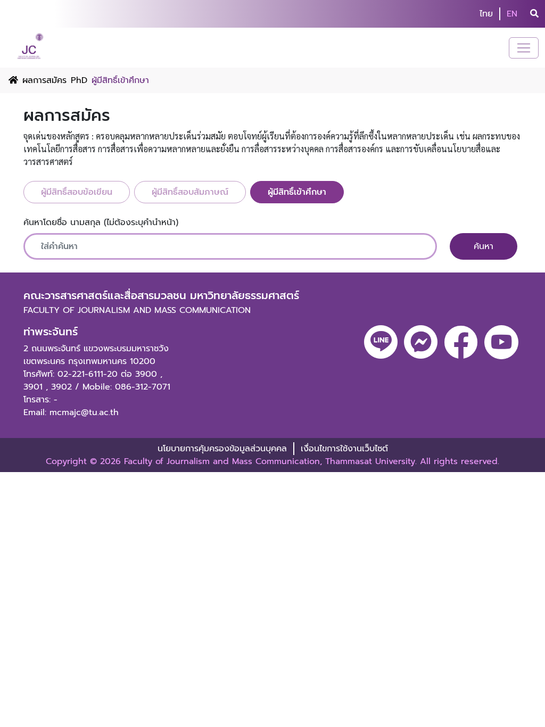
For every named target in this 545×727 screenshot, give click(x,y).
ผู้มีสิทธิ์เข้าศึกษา (297, 192)
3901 (33, 387)
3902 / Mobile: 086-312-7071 (110, 387)
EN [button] (512, 13)
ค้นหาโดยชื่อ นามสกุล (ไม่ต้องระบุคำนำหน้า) (100, 222)
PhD (79, 80)
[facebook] (461, 342)
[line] (381, 342)
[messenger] (420, 342)
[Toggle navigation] (524, 48)
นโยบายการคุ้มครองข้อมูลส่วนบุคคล (222, 448)
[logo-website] (32, 48)
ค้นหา (483, 246)
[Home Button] (13, 80)
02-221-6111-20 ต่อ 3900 (107, 374)
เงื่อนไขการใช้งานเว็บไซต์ (344, 448)
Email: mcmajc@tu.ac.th (71, 412)
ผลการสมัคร (44, 80)
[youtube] (501, 342)
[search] (534, 13)
